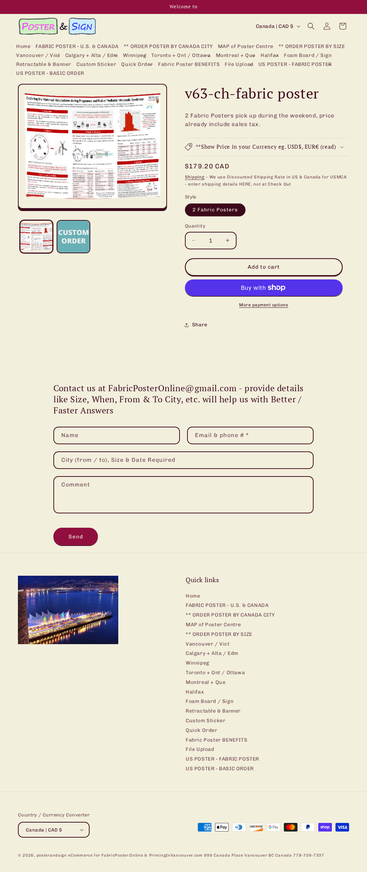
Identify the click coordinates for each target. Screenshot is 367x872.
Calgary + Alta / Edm (212, 653)
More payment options (263, 304)
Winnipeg (197, 663)
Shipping (195, 176)
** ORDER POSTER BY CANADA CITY (230, 615)
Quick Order (202, 730)
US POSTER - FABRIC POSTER (222, 759)
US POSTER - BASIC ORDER (220, 769)
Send (75, 536)
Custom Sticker (205, 721)
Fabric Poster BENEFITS (216, 740)
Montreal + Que (205, 682)
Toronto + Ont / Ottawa (215, 673)
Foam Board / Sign (209, 701)
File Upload (200, 749)
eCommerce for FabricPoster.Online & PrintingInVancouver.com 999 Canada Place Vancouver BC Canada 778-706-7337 (196, 855)
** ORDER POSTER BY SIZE (219, 634)
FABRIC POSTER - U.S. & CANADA (227, 605)
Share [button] (200, 325)
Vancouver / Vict (208, 644)
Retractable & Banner (213, 711)
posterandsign (52, 855)
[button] (38, 55)
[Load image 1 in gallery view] (36, 236)
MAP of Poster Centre (213, 625)
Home (193, 596)
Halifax (195, 692)
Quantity (195, 226)
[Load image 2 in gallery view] (73, 236)
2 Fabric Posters (215, 210)
